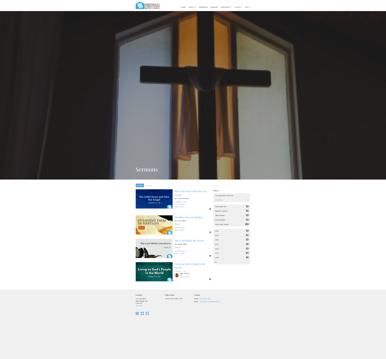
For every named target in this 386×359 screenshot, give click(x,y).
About (191, 7)
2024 (231, 240)
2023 (231, 244)
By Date (140, 185)
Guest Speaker (231, 220)
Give (246, 7)
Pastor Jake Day (231, 206)
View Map (139, 306)
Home (183, 7)
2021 (231, 253)
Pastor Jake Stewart (231, 224)
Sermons (214, 7)
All (216, 262)
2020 (231, 257)
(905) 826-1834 (205, 299)
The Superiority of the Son (224, 195)
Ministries (203, 7)
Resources (225, 7)
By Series (148, 185)
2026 (231, 231)
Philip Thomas (231, 215)
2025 (231, 235)
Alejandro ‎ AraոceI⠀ (231, 211)
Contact (238, 7)
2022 (231, 249)
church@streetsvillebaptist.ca (210, 301)
